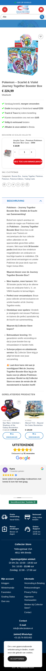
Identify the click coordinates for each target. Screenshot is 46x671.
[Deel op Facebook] (9, 185)
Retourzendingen (32, 588)
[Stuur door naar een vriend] (18, 185)
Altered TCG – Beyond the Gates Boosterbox (34, 424)
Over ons (5, 601)
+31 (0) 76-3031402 (23, 638)
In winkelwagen (11, 435)
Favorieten (6, 592)
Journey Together (28, 176)
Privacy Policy (30, 592)
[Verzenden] (42, 17)
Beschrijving (15, 201)
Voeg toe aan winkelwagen (27, 162)
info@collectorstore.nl (23, 628)
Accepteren (17, 659)
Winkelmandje (7, 588)
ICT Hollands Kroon (25, 668)
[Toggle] (40, 200)
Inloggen (5, 583)
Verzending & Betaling (34, 583)
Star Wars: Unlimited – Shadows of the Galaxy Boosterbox (12, 425)
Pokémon (39, 176)
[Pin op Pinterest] (23, 185)
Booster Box (16, 176)
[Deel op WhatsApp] (4, 185)
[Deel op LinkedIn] (27, 185)
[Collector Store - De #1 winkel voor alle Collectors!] (23, 9)
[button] (5, 9)
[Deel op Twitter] (13, 185)
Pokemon (5, 179)
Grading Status (8, 597)
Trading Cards (30, 179)
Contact (27, 612)
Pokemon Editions (17, 179)
